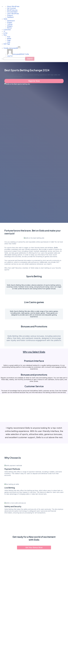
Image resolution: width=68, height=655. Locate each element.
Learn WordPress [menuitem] (13, 13)
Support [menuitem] (10, 15)
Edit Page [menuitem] (7, 44)
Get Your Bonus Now (34, 547)
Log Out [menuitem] (10, 56)
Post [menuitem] (8, 37)
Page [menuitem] (9, 40)
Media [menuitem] (9, 38)
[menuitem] (4, 31)
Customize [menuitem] (7, 30)
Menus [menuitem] (9, 28)
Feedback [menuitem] (10, 17)
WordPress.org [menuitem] (12, 10)
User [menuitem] (8, 42)
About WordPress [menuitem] (13, 6)
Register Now (34, 81)
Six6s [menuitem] (5, 19)
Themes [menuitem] (9, 24)
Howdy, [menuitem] (11, 48)
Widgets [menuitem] (9, 26)
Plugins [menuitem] (9, 22)
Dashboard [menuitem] (11, 21)
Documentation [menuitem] (12, 12)
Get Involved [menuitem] (11, 8)
